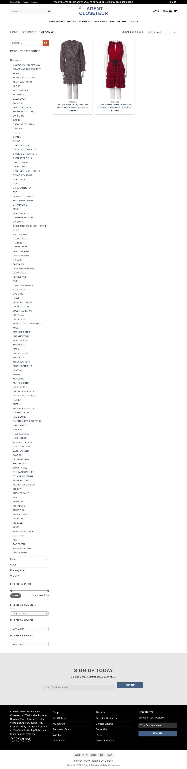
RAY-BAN (17, 429)
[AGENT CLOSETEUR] (93, 11)
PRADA (16, 404)
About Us (100, 712)
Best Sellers (118, 21)
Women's (15, 576)
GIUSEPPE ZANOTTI (23, 217)
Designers (100, 21)
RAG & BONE (19, 417)
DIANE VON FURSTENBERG (26, 171)
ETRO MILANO (20, 205)
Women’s (84, 21)
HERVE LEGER (20, 247)
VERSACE (17, 523)
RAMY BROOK (20, 425)
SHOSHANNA (19, 463)
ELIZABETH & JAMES (23, 196)
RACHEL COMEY (21, 412)
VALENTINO (18, 518)
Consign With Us (104, 724)
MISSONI (17, 370)
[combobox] (29, 613)
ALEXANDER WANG (22, 82)
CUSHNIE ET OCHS (22, 158)
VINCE (16, 527)
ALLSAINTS (18, 94)
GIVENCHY (18, 222)
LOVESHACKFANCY (22, 311)
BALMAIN (17, 103)
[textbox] (28, 614)
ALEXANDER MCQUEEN (24, 78)
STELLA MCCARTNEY (23, 472)
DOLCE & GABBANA (22, 175)
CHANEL (17, 137)
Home (14, 32)
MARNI (16, 349)
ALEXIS (16, 86)
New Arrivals (57, 21)
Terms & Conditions (102, 761)
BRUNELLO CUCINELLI (24, 111)
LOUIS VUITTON (21, 306)
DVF (15, 192)
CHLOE (16, 141)
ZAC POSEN (19, 544)
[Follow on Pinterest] (28, 739)
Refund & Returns (105, 740)
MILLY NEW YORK (21, 362)
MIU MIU (17, 374)
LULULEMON (19, 319)
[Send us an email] (175, 2)
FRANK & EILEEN (21, 213)
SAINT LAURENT (21, 451)
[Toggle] (47, 60)
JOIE (15, 281)
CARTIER (17, 128)
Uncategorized (17, 570)
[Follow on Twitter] (172, 2)
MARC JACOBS (20, 340)
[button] (156, 11)
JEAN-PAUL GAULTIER (23, 268)
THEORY (17, 489)
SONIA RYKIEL (20, 468)
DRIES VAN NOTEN (22, 188)
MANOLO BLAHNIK (22, 332)
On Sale (133, 21)
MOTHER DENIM (21, 383)
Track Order (59, 740)
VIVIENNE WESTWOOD (24, 531)
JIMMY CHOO (19, 273)
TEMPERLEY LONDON (24, 485)
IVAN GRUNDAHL (21, 255)
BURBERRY (18, 116)
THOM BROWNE (21, 493)
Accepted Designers (106, 718)
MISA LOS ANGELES (22, 366)
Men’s (70, 21)
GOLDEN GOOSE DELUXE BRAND (29, 226)
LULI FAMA (18, 315)
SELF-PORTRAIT (21, 459)
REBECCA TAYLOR (22, 434)
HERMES (17, 243)
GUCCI (16, 230)
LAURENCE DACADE (23, 302)
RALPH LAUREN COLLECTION (27, 421)
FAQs (99, 735)
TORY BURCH (19, 506)
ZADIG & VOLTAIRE (22, 548)
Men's (13, 559)
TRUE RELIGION (21, 514)
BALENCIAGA (19, 99)
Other (13, 564)
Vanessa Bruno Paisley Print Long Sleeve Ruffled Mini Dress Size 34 (72, 106)
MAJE (15, 328)
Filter (15, 596)
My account (59, 724)
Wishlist (57, 735)
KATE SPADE (19, 290)
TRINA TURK (19, 510)
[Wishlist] (175, 11)
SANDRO (17, 455)
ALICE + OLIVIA (20, 90)
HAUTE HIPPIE (20, 234)
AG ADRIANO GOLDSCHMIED (27, 69)
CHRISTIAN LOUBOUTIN (25, 149)
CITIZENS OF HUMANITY (25, 154)
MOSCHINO (18, 379)
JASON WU (18, 264)
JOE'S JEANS (19, 277)
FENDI (16, 209)
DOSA (16, 184)
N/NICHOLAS (19, 387)
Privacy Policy (82, 761)
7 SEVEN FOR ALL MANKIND (26, 65)
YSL (15, 540)
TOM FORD (18, 501)
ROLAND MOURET (22, 446)
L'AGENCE (18, 294)
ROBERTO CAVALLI (22, 442)
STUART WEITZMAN (23, 476)
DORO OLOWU (20, 179)
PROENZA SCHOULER (23, 408)
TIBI (15, 497)
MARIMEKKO (19, 345)
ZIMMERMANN (20, 552)
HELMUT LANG (20, 239)
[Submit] (48, 11)
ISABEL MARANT (21, 251)
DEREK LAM (19, 166)
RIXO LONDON (20, 438)
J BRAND (17, 260)
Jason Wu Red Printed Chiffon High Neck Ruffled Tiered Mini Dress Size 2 (114, 106)
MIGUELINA (18, 357)
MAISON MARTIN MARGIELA (27, 323)
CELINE (16, 133)
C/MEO (16, 120)
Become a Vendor (30, 2)
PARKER (17, 400)
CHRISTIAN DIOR (21, 145)
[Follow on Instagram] (170, 2)
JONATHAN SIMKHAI (23, 285)
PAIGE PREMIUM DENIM (24, 396)
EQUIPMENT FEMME (23, 200)
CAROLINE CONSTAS (23, 124)
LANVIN (16, 298)
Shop (56, 712)
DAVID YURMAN (20, 162)
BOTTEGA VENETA (22, 107)
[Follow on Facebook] (167, 2)
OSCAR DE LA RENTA (23, 391)
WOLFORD (18, 536)
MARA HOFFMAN (21, 336)
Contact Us (15, 2)
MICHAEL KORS (20, 353)
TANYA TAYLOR (20, 480)
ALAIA (16, 73)
